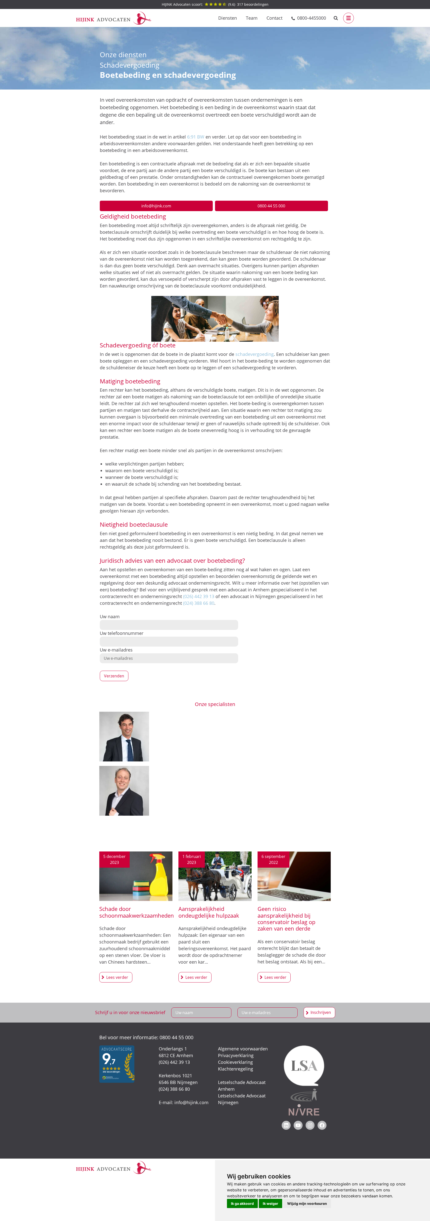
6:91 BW (195, 137)
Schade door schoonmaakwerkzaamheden (136, 912)
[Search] (335, 18)
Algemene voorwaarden (243, 1049)
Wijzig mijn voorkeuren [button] (307, 1203)
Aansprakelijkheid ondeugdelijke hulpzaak (208, 912)
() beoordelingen (215, 4)
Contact (274, 18)
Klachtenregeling (235, 1069)
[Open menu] (348, 18)
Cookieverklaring (235, 1062)
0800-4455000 (311, 18)
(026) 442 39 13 (198, 596)
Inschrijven (321, 1012)
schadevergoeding (254, 354)
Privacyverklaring (236, 1055)
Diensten (227, 18)
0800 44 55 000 (271, 206)
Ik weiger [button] (270, 1203)
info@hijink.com (156, 206)
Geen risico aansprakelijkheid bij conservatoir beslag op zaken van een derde (286, 918)
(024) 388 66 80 (198, 603)
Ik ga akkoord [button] (242, 1203)
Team (252, 18)
